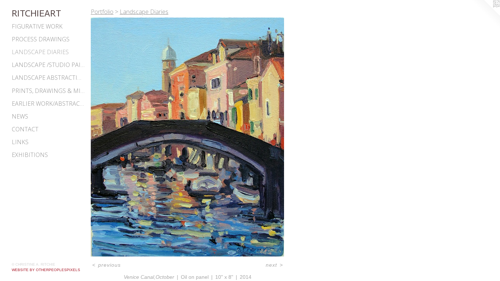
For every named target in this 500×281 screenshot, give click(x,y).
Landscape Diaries (40, 52)
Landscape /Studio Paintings (48, 65)
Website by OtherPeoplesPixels (46, 270)
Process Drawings (41, 39)
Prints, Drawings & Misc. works (48, 91)
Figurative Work (37, 26)
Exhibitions (30, 155)
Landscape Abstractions (48, 78)
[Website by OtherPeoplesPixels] (485, 14)
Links (20, 142)
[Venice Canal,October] (187, 137)
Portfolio (102, 12)
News (20, 116)
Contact (25, 129)
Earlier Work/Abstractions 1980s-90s (48, 104)
